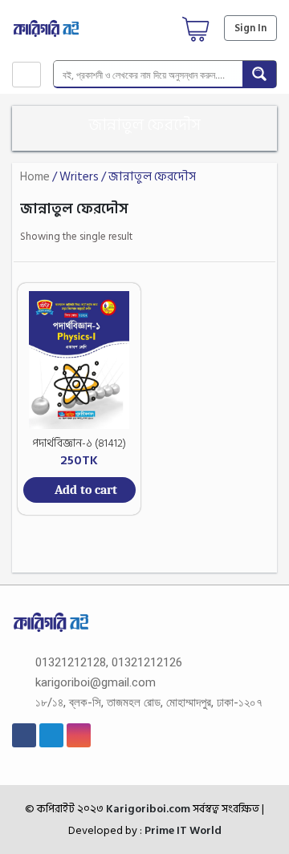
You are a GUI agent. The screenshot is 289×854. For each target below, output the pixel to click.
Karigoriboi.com (147, 808)
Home (35, 177)
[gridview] (236, 238)
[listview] (259, 238)
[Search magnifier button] (259, 74)
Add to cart (86, 490)
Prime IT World (183, 830)
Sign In (250, 28)
